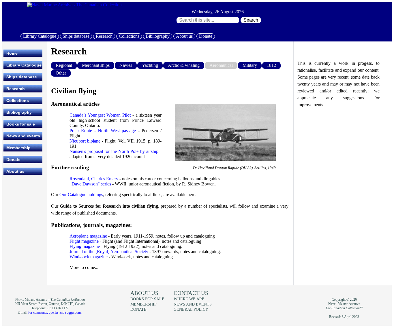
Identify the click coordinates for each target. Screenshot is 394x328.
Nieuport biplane (85, 141)
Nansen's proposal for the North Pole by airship (114, 151)
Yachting (150, 65)
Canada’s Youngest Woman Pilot (100, 115)
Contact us (191, 293)
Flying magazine (85, 246)
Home (12, 53)
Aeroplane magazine (88, 236)
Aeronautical (221, 65)
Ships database (76, 36)
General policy (191, 309)
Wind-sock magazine (89, 256)
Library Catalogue (39, 36)
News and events (23, 136)
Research (104, 36)
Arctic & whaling (184, 65)
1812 (271, 65)
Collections (129, 36)
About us (184, 36)
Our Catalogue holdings (81, 194)
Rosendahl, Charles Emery (94, 178)
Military (250, 65)
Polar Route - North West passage (103, 130)
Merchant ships (96, 65)
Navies (125, 65)
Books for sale (20, 124)
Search (250, 20)
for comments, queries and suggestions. (55, 312)
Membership (18, 147)
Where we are (189, 299)
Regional (64, 65)
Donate (205, 36)
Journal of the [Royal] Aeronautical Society (109, 251)
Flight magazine (84, 241)
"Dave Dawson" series (90, 183)
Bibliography (158, 36)
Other (61, 73)
